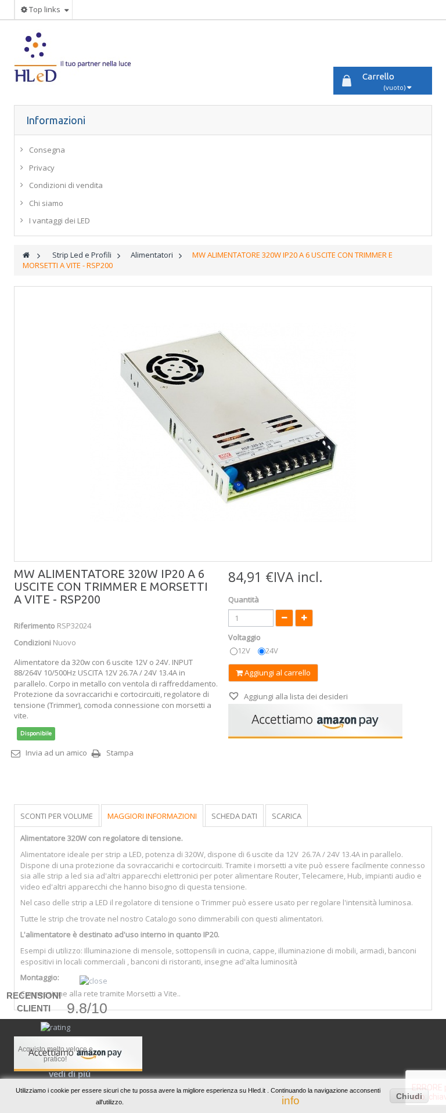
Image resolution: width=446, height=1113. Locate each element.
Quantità (243, 599)
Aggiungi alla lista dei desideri (295, 696)
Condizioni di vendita (66, 185)
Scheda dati (234, 816)
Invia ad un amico (56, 752)
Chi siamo (46, 203)
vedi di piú (70, 1074)
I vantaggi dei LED (59, 220)
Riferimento (34, 625)
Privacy (42, 167)
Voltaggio (245, 637)
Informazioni (55, 120)
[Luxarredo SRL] (80, 57)
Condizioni (32, 642)
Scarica (286, 816)
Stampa (120, 752)
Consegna (47, 149)
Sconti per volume (56, 816)
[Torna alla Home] (26, 255)
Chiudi (409, 1096)
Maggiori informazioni (152, 816)
